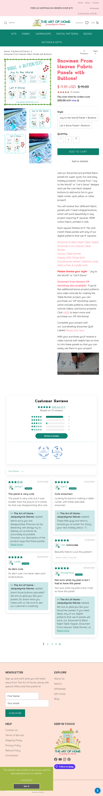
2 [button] (47, 644)
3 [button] (52, 644)
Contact (95, 2)
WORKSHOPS (43, 33)
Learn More (26, 779)
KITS (13, 33)
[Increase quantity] (76, 140)
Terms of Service (14, 735)
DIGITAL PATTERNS (67, 33)
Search (58, 683)
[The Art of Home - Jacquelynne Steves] (51, 23)
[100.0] (43, 451)
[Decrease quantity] (60, 140)
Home (80, 2)
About (87, 2)
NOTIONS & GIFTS (51, 42)
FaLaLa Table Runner (69, 253)
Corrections (11, 755)
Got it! (27, 786)
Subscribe (15, 713)
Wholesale (94, 8)
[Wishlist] (86, 22)
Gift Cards (59, 693)
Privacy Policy (13, 745)
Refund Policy (13, 750)
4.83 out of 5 (58, 407)
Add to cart (78, 151)
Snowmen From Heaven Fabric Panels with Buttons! (28, 54)
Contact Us (11, 730)
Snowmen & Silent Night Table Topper (78, 242)
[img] (15, 482)
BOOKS (88, 33)
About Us (59, 678)
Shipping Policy (13, 740)
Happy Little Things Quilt (71, 257)
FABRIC (26, 33)
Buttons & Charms (21, 51)
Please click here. (75, 330)
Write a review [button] (51, 436)
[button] (36, 417)
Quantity (62, 133)
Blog (56, 698)
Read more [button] (16, 544)
